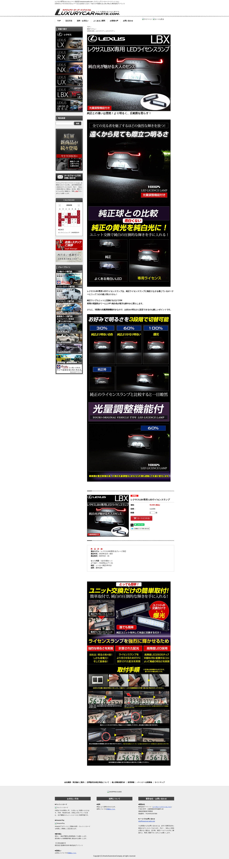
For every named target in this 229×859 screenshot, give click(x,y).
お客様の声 (114, 20)
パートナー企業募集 (144, 782)
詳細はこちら (72, 853)
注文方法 (68, 20)
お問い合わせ (128, 20)
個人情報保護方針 (118, 782)
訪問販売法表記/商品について (98, 782)
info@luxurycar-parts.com (146, 821)
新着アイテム (91, 29)
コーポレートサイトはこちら (162, 807)
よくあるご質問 (99, 20)
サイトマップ (160, 782)
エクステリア (100, 31)
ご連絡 (76, 191)
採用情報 (131, 782)
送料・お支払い (83, 20)
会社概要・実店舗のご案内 (74, 782)
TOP (59, 20)
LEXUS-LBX (90, 31)
